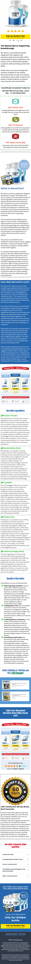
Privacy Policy (10, 935)
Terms (23, 935)
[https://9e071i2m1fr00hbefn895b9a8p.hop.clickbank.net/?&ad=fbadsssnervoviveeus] (15, 384)
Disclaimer (18, 935)
